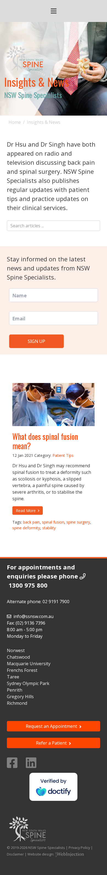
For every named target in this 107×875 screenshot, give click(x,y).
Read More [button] (27, 510)
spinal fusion (53, 522)
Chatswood (18, 657)
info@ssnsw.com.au (33, 616)
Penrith (14, 690)
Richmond (17, 703)
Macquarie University (28, 664)
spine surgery (78, 522)
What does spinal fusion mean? (45, 441)
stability (49, 527)
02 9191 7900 (56, 602)
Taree (13, 677)
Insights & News (43, 122)
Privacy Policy (79, 847)
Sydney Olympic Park (28, 683)
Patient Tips (63, 455)
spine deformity (26, 527)
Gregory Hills (20, 697)
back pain (31, 522)
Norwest (16, 650)
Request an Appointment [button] (52, 726)
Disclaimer (15, 854)
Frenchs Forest (22, 670)
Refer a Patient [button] (52, 743)
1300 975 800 (28, 585)
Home (15, 122)
